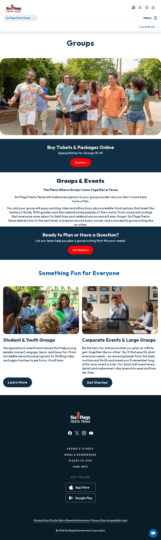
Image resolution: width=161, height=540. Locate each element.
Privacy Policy (41, 520)
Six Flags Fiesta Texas (18, 17)
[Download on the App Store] (81, 487)
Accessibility (114, 520)
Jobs (124, 520)
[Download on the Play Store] (81, 497)
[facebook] (70, 433)
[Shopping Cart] (146, 7)
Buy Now (80, 162)
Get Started (80, 250)
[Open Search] (140, 7)
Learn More (17, 382)
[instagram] (84, 433)
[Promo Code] (133, 7)
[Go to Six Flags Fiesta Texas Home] (13, 8)
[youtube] (91, 433)
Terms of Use (98, 520)
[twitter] (77, 433)
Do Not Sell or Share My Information (70, 520)
